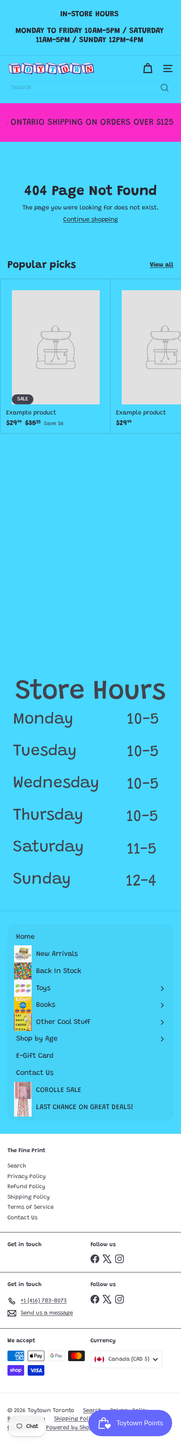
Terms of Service (30, 1207)
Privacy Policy (26, 1176)
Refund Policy (26, 1186)
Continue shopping (90, 220)
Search (16, 1166)
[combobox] (90, 87)
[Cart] (148, 68)
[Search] (165, 87)
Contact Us (22, 1218)
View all (162, 265)
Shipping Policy (28, 1197)
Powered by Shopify (73, 1428)
